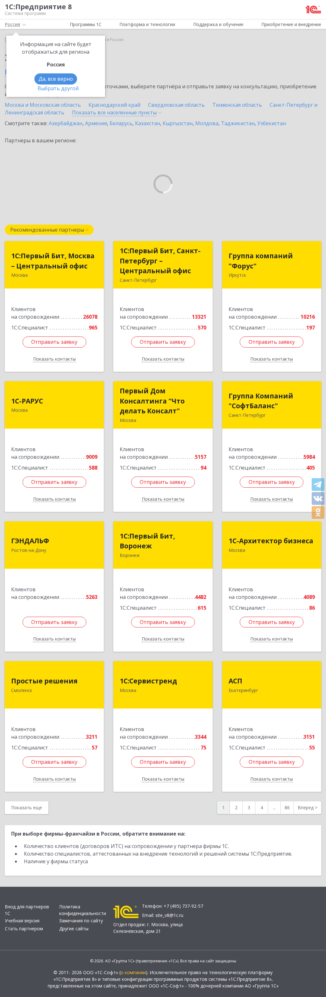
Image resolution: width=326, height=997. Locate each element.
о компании (133, 972)
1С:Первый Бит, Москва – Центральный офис (53, 260)
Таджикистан (238, 123)
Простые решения (44, 680)
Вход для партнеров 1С (27, 910)
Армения (96, 123)
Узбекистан (271, 123)
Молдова (206, 123)
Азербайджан (65, 123)
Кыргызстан (178, 123)
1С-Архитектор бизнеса (271, 540)
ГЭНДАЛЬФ (30, 540)
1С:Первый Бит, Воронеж (147, 541)
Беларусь (121, 123)
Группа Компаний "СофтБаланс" (261, 400)
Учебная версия (22, 921)
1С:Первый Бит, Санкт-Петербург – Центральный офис (160, 260)
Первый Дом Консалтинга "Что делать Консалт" (152, 400)
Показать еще (26, 807)
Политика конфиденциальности (82, 910)
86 (287, 807)
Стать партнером (24, 929)
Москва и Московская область (43, 104)
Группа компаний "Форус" (261, 260)
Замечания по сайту (81, 921)
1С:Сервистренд (148, 680)
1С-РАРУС (27, 401)
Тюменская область (237, 104)
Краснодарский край (114, 104)
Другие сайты (74, 929)
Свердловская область (176, 104)
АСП (235, 680)
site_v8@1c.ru (169, 915)
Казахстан (147, 123)
